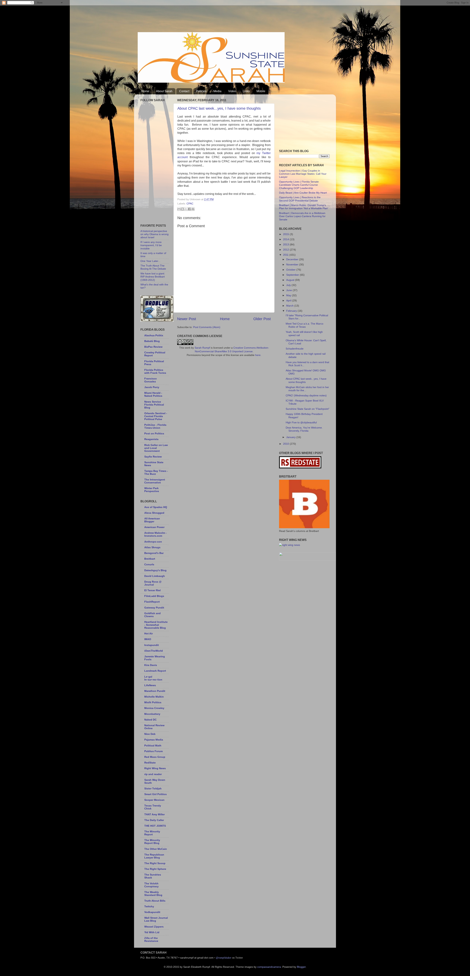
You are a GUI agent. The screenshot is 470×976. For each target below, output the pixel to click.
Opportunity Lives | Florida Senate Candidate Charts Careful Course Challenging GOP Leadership (299, 185)
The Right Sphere (155, 868)
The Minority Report (152, 833)
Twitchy (149, 906)
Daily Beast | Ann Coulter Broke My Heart (303, 192)
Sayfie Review (153, 456)
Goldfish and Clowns (152, 615)
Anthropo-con (153, 541)
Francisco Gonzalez (150, 380)
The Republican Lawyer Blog (154, 856)
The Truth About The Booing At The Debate (153, 267)
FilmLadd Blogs (154, 596)
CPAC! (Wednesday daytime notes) (306, 395)
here (258, 355)
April (289, 300)
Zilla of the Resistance (151, 939)
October (291, 269)
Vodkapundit (152, 912)
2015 (286, 234)
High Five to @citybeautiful (301, 422)
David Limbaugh (154, 576)
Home (145, 91)
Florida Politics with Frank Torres (155, 371)
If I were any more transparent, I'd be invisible (151, 245)
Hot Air (148, 633)
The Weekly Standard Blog (153, 893)
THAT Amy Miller (154, 814)
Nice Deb (150, 733)
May (289, 295)
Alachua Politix (153, 335)
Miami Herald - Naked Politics (153, 394)
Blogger (301, 966)
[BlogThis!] (182, 209)
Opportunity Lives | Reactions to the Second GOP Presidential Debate (300, 199)
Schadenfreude (294, 348)
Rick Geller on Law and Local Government (156, 448)
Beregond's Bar (154, 553)
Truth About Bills (154, 900)
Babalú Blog (152, 341)
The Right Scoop (154, 863)
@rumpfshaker (223, 957)
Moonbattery (152, 713)
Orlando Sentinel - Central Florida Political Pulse (155, 416)
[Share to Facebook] (189, 209)
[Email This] (179, 209)
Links (246, 91)
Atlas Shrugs (152, 547)
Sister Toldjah (153, 788)
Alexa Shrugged (154, 512)
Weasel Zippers (154, 926)
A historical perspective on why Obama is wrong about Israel (154, 234)
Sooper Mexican (154, 799)
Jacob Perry (151, 387)
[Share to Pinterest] (193, 209)
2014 (286, 239)
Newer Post (186, 319)
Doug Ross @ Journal (153, 583)
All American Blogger (152, 520)
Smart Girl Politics (155, 794)
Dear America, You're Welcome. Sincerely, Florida (304, 429)
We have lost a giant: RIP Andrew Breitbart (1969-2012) (152, 276)
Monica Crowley (154, 708)
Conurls (149, 564)
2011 (286, 254)
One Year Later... (150, 261)
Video (232, 91)
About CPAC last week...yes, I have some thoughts (219, 108)
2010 (286, 443)
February (292, 310)
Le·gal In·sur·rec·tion (153, 678)
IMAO (147, 639)
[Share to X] (186, 209)
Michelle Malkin (154, 696)
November (292, 264)
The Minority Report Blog (152, 841)
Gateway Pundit (154, 607)
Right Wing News (155, 768)
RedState (150, 762)
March (290, 305)
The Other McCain (155, 848)
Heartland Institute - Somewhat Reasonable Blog (156, 624)
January (291, 437)
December (292, 259)
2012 (286, 249)
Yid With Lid (151, 932)
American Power (154, 527)
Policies (201, 91)
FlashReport (152, 601)
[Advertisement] (204, 17)
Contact (184, 91)
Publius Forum (153, 751)
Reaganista (151, 439)
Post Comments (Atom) (206, 327)
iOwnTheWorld (153, 650)
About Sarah (164, 91)
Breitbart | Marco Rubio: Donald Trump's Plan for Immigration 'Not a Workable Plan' (303, 207)
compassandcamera (269, 966)
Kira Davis (150, 665)
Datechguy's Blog (155, 570)
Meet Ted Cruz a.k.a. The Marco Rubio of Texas (304, 325)
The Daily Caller (154, 820)
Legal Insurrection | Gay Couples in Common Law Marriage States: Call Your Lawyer (302, 174)
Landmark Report (155, 670)
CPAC (190, 203)
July (289, 285)
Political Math (152, 745)
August (290, 279)
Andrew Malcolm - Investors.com (155, 534)
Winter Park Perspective (151, 490)
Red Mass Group (154, 756)
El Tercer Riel (152, 590)
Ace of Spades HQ (155, 507)
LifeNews (150, 685)
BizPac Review (153, 346)
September (293, 274)
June (289, 290)
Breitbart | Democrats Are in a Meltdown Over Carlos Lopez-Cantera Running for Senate (302, 216)
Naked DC (150, 719)
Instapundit (151, 645)
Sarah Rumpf (202, 347)
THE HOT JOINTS (155, 825)
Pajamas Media (153, 739)
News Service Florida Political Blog (154, 404)
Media (217, 91)
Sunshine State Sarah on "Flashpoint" (307, 408)
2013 (286, 244)
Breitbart (149, 558)
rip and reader (153, 774)
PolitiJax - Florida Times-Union (155, 426)
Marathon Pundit (154, 690)
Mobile (260, 91)
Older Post (262, 319)
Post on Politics (154, 433)
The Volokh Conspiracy (151, 885)
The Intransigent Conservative (154, 481)
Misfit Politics (152, 702)
